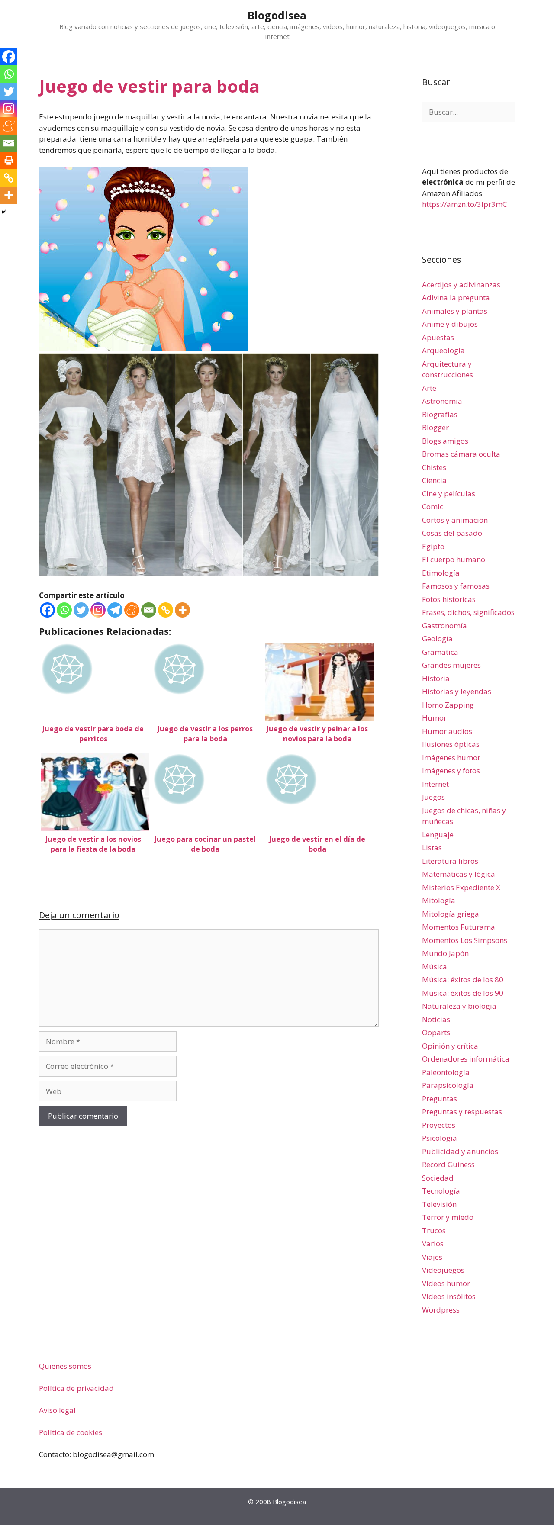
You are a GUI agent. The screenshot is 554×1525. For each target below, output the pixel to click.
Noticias (436, 1019)
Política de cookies (70, 1432)
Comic (432, 507)
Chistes (434, 467)
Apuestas (438, 337)
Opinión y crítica (450, 1046)
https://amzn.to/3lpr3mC (464, 204)
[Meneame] (131, 610)
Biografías (439, 414)
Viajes (432, 1257)
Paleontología (446, 1072)
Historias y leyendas (456, 691)
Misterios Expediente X (461, 887)
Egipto (433, 546)
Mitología (438, 900)
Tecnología (441, 1191)
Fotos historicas (449, 599)
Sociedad (438, 1178)
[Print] (8, 160)
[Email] (148, 610)
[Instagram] (98, 610)
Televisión (439, 1204)
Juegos (433, 797)
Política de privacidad (76, 1388)
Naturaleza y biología (459, 1006)
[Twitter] (81, 610)
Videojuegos (443, 1270)
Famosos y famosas (456, 586)
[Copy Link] (165, 610)
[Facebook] (47, 610)
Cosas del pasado (452, 533)
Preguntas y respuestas (462, 1111)
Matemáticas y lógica (458, 874)
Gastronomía (444, 626)
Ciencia (434, 480)
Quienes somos (65, 1366)
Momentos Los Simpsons (464, 940)
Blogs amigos (445, 441)
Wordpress (441, 1310)
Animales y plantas (454, 311)
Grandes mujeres (451, 665)
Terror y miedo (447, 1217)
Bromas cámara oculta (461, 454)
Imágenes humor (451, 757)
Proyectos (438, 1125)
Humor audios (447, 731)
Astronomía (442, 401)
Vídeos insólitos (449, 1296)
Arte (429, 388)
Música (434, 967)
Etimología (441, 573)
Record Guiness (448, 1164)
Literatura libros (450, 861)
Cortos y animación (455, 520)
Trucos (434, 1230)
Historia (436, 678)
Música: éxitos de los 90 (462, 993)
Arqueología (443, 350)
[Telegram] (114, 610)
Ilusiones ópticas (451, 744)
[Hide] (3, 212)
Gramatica (440, 652)
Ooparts (436, 1032)
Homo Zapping (448, 705)
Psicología (439, 1138)
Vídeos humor (446, 1283)
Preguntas (439, 1099)
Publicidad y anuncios (460, 1151)
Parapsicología (447, 1085)
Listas (432, 848)
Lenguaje (438, 835)
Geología (437, 638)
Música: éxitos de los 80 (462, 979)
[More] (182, 610)
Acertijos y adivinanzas (461, 285)
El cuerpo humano (453, 559)
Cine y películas (448, 494)
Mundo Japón (445, 953)
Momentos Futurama (458, 927)
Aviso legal (57, 1410)
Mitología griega (450, 914)
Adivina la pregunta (456, 297)
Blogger (435, 427)
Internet (435, 784)
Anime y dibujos (450, 324)
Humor (434, 718)
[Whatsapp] (64, 610)
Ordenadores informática (465, 1059)
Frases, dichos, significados (468, 612)
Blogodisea (277, 15)
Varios (433, 1243)
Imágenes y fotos (451, 770)
